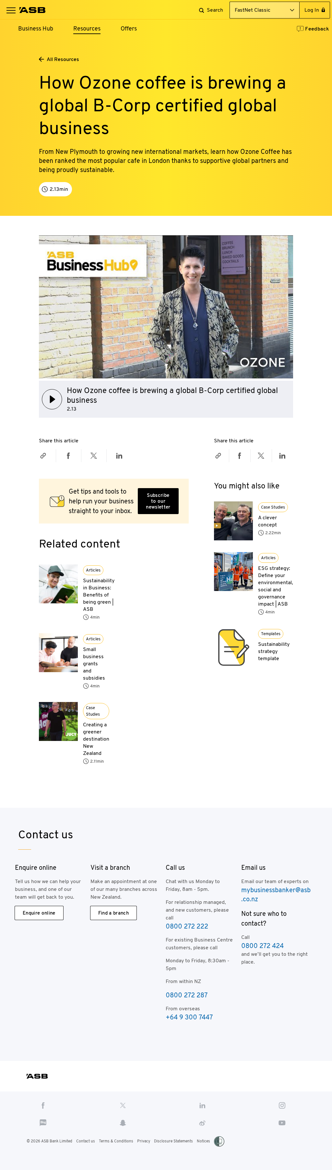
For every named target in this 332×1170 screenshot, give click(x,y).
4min (95, 617)
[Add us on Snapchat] (123, 1123)
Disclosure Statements (173, 1141)
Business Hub (35, 28)
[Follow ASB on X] (123, 1105)
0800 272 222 (187, 926)
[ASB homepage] (32, 10)
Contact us (85, 1141)
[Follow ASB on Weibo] (202, 1123)
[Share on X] (93, 455)
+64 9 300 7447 (189, 1017)
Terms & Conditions (116, 1141)
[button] (11, 10)
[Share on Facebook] (68, 455)
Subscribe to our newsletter (158, 501)
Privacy (143, 1141)
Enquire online (39, 913)
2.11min (97, 761)
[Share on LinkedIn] (119, 455)
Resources (87, 28)
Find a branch (113, 913)
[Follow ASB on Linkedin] (202, 1105)
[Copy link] (43, 455)
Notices (203, 1141)
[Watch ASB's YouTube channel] (282, 1123)
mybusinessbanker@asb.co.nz (276, 894)
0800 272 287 (187, 995)
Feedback (317, 28)
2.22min (273, 533)
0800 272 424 (262, 946)
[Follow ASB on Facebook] (43, 1105)
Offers (129, 28)
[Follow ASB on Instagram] (282, 1105)
